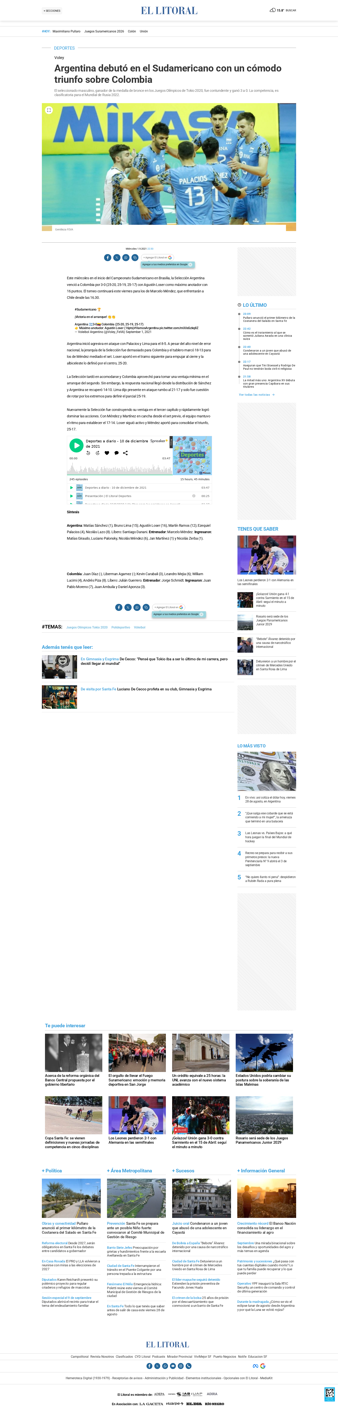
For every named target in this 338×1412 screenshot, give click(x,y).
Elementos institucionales (203, 1378)
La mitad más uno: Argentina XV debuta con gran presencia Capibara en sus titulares (269, 381)
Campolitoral (80, 1356)
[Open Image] (49, 110)
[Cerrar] (190, 265)
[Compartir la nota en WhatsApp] (125, 257)
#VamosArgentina (146, 328)
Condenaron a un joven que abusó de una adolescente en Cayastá (267, 350)
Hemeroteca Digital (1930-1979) (88, 1378)
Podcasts (158, 1356)
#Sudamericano (85, 309)
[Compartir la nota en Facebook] (107, 257)
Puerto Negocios (224, 1356)
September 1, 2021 (139, 332)
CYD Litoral (142, 1356)
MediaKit (266, 1378)
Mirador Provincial (179, 1356)
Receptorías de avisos (127, 1378)
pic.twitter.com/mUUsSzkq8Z (178, 328)
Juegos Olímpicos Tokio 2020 (87, 627)
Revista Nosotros (102, 1356)
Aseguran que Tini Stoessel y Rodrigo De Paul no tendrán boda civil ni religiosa (269, 365)
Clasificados (124, 1356)
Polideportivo (120, 627)
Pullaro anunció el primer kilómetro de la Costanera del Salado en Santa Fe (269, 317)
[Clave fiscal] (330, 1400)
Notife (242, 1356)
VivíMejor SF (202, 1356)
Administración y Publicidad (164, 1378)
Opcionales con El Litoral (241, 1378)
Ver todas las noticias (254, 394)
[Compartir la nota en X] (116, 257)
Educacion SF (257, 1356)
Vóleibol (139, 627)
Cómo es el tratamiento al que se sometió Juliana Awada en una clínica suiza (267, 333)
